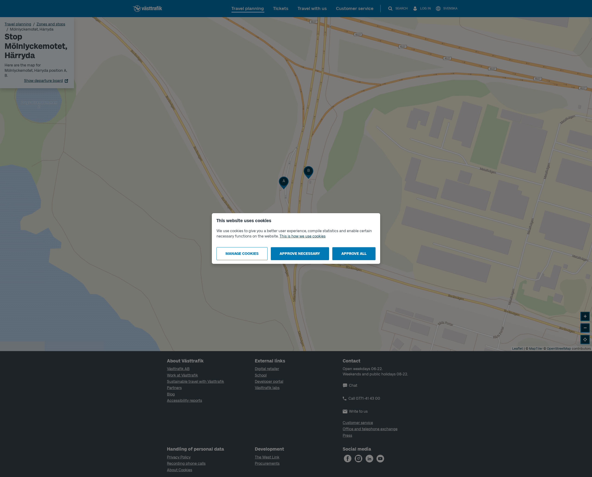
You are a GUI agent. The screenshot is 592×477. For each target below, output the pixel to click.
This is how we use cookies (303, 236)
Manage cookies (242, 253)
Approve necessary (300, 253)
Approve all (354, 253)
